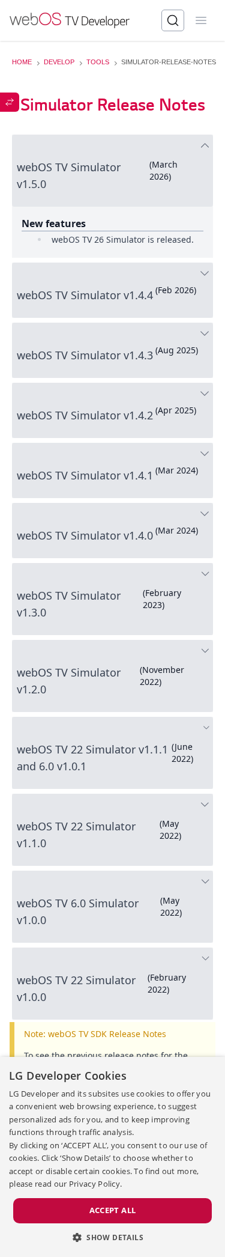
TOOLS (97, 61)
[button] (112, 1237)
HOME (22, 61)
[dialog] (112, 1157)
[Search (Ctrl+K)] (172, 20)
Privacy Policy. (95, 1183)
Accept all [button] (112, 1210)
